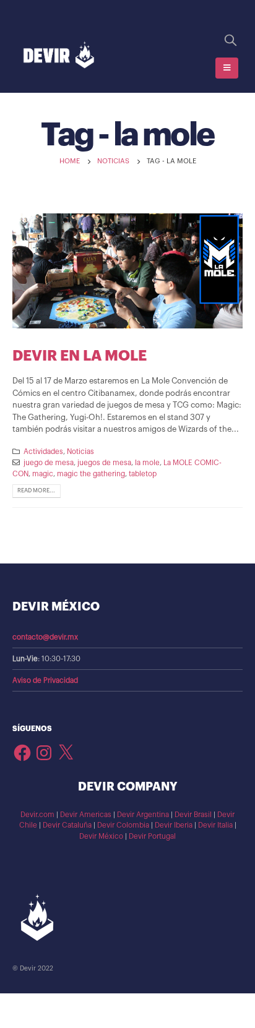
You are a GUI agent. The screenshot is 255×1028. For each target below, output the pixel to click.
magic (42, 474)
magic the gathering (91, 474)
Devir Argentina (143, 814)
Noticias (80, 451)
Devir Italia (215, 825)
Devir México (101, 836)
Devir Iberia (173, 825)
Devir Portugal (152, 836)
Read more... (36, 490)
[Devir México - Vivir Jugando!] (58, 55)
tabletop (143, 474)
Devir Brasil (193, 814)
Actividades (43, 451)
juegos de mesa (104, 462)
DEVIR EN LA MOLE (79, 356)
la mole (147, 462)
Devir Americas (85, 814)
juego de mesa (49, 462)
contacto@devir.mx (45, 637)
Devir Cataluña (67, 825)
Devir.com (37, 814)
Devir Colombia (123, 825)
